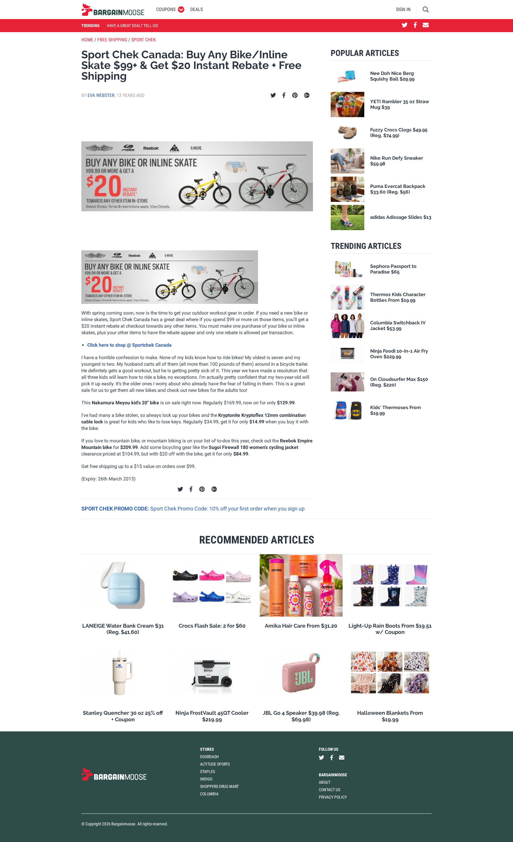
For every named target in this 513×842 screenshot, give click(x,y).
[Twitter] (273, 95)
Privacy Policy (333, 797)
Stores (207, 749)
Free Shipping (112, 40)
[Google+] (307, 95)
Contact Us (329, 789)
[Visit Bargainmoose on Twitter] (405, 25)
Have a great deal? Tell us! (132, 25)
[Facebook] (284, 95)
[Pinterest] (295, 95)
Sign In (403, 9)
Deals (196, 9)
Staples (207, 771)
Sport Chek (143, 40)
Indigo (206, 779)
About (324, 782)
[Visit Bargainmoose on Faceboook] (415, 25)
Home (87, 40)
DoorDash (209, 756)
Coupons (165, 9)
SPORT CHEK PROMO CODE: (115, 508)
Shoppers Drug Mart (219, 786)
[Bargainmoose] (112, 9)
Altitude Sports (215, 764)
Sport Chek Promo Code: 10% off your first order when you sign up (227, 508)
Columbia (209, 793)
